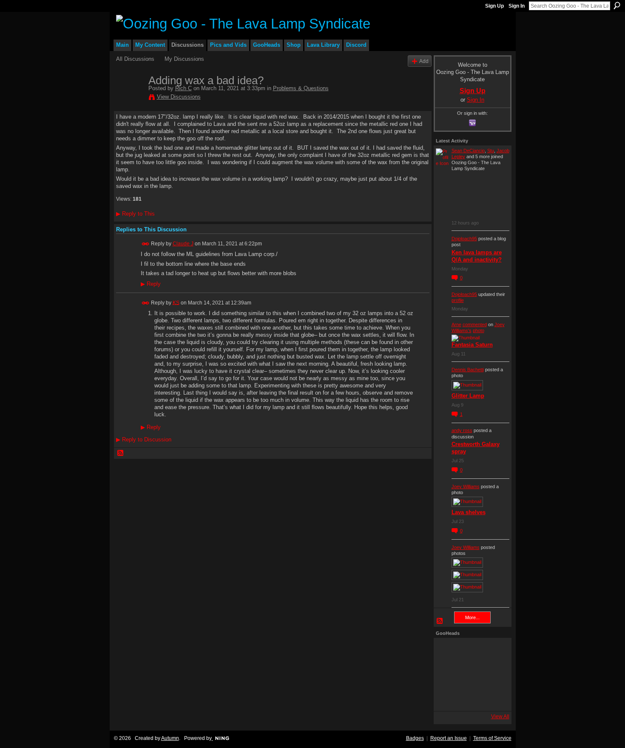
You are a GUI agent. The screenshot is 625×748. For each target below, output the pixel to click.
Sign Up (494, 6)
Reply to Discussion (143, 439)
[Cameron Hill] (470, 651)
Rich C (183, 88)
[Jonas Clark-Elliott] (447, 674)
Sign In (517, 6)
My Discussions (184, 59)
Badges (415, 738)
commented (475, 324)
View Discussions (179, 97)
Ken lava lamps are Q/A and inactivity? (477, 256)
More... (472, 617)
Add (424, 61)
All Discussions (135, 59)
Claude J (183, 244)
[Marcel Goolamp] (493, 697)
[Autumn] (447, 697)
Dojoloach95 (464, 238)
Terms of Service (492, 738)
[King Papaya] (447, 651)
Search (617, 5)
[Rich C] (129, 98)
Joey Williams (466, 486)
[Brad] (493, 674)
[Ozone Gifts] (493, 651)
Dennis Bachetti (468, 369)
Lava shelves (469, 512)
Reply (151, 284)
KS (176, 302)
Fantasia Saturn (472, 344)
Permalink (146, 244)
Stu (490, 150)
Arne (456, 324)
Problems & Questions (301, 88)
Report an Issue (448, 738)
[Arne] (470, 697)
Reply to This (135, 213)
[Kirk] (470, 674)
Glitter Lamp (468, 395)
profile (458, 300)
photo (478, 330)
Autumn (170, 738)
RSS (121, 453)
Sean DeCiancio (468, 150)
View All (500, 717)
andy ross (462, 430)
